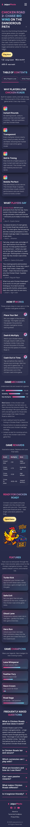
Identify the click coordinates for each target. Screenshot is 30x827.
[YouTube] (18, 808)
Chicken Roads (8, 208)
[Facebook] (11, 808)
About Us (15, 811)
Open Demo (9, 519)
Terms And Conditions (15, 814)
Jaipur (10, 4)
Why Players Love (10, 79)
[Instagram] (15, 808)
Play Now (7, 54)
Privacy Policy (15, 817)
